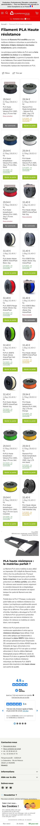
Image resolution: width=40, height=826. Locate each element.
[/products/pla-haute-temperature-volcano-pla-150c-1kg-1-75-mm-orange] (30, 383)
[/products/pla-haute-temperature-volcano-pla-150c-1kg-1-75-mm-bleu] (10, 139)
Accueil (3, 24)
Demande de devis (9, 746)
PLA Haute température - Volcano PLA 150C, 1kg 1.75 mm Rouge (10, 214)
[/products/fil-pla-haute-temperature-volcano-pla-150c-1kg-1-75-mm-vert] (10, 435)
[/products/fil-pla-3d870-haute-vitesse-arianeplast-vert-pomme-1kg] (10, 334)
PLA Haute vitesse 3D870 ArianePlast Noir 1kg (29, 212)
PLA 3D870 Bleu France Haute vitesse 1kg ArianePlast (28, 309)
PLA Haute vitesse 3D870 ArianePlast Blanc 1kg (10, 260)
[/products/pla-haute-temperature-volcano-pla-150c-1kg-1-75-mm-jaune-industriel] (10, 486)
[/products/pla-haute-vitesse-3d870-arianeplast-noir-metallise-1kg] (30, 486)
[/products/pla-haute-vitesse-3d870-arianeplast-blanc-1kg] (10, 239)
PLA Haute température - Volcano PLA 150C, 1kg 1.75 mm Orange (29, 406)
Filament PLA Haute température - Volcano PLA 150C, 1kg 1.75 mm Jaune (29, 458)
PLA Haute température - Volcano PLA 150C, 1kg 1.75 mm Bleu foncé (10, 162)
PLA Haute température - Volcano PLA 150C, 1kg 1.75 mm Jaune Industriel (10, 509)
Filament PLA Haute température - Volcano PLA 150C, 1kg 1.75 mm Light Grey (29, 111)
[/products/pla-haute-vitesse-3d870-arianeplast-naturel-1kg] (10, 383)
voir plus (25, 711)
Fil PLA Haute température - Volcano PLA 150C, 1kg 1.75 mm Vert (10, 457)
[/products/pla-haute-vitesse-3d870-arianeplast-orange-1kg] (30, 334)
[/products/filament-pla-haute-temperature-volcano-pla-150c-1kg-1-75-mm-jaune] (30, 435)
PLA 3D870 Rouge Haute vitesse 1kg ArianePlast (10, 308)
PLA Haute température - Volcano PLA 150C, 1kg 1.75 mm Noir (10, 110)
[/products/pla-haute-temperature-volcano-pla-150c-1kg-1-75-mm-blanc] (30, 139)
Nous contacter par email (12, 749)
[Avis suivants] (37, 710)
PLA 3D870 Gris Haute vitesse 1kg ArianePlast (29, 260)
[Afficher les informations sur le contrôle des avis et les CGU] (33, 695)
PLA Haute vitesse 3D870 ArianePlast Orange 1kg (29, 355)
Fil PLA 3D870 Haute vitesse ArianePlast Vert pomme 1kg (9, 356)
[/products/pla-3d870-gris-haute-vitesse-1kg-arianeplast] (30, 239)
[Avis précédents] (2, 710)
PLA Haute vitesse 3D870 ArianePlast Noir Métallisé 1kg (29, 507)
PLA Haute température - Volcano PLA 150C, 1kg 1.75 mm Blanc (29, 161)
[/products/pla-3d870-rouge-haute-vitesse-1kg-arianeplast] (10, 287)
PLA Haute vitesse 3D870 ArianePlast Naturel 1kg (10, 404)
